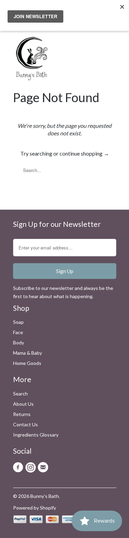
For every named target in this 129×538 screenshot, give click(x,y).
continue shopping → (84, 153)
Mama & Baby (27, 353)
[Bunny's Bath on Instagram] (31, 467)
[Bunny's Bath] (28, 60)
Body (18, 342)
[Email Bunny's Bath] (44, 467)
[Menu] (96, 43)
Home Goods (27, 363)
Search (20, 393)
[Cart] (110, 43)
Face (18, 332)
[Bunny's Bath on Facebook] (19, 467)
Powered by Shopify (34, 508)
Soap (18, 322)
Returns (22, 414)
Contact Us (25, 424)
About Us (23, 404)
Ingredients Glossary (35, 435)
